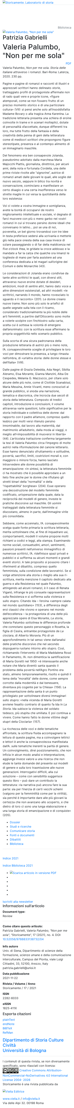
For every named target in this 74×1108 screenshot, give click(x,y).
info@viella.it (31, 1098)
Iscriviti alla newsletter (18, 901)
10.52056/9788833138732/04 (23, 939)
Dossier (15, 822)
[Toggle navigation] (8, 9)
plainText (9, 1019)
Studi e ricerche (20, 826)
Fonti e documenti (22, 835)
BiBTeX (7, 1028)
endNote (8, 1024)
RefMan (8, 1032)
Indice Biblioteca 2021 (18, 865)
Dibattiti (15, 839)
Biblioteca (16, 844)
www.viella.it (12, 1098)
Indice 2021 (10, 858)
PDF (68, 63)
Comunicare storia (22, 831)
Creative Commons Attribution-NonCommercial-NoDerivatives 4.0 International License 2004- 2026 (35, 1075)
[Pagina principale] (28, 2)
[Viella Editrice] (13, 1091)
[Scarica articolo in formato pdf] (33, 872)
